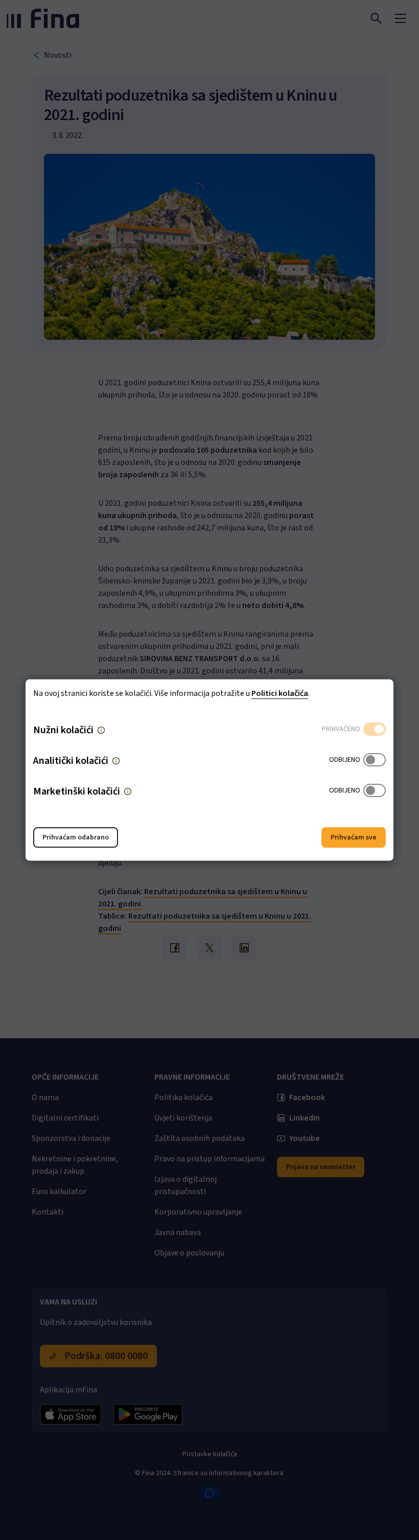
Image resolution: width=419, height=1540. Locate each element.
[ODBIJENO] (374, 760)
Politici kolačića (279, 693)
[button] (101, 730)
